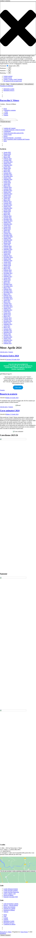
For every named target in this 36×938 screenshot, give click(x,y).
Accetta (3, 84)
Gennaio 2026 (7, 160)
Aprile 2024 (6, 184)
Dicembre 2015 (7, 291)
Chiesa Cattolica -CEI (9, 893)
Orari (6, 112)
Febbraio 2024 (7, 187)
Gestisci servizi (7, 78)
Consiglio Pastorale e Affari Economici (14, 130)
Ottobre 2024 (7, 178)
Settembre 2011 (7, 332)
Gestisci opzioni (7, 76)
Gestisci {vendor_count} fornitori (12, 79)
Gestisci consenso (5, 935)
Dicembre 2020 (7, 235)
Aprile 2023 (6, 198)
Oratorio (5, 115)
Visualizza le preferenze (17, 84)
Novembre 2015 (7, 292)
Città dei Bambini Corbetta (10, 903)
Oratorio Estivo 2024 (9, 356)
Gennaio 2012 (7, 329)
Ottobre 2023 (7, 192)
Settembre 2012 (7, 324)
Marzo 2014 (6, 302)
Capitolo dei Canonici (9, 128)
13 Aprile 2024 (14, 414)
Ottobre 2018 (7, 259)
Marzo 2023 (6, 200)
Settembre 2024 (7, 179)
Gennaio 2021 (7, 233)
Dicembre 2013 (7, 305)
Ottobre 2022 (7, 206)
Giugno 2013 (7, 313)
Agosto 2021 (7, 225)
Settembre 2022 (7, 208)
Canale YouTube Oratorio (10, 890)
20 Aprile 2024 (14, 397)
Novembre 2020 (7, 236)
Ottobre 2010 (7, 338)
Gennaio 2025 (7, 173)
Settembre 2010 (7, 340)
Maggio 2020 (7, 243)
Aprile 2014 (6, 300)
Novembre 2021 (7, 221)
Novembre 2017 (7, 273)
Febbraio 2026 (7, 158)
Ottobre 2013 (7, 308)
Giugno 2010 (7, 341)
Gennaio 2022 (7, 217)
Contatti (5, 113)
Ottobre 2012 (7, 322)
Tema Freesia (24, 932)
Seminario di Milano (9, 910)
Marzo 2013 (6, 316)
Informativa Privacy (8, 90)
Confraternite (7, 131)
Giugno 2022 (7, 209)
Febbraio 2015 (7, 295)
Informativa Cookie (8, 89)
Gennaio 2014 (7, 303)
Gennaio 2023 (7, 203)
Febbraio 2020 (7, 246)
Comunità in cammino (9, 110)
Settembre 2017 (7, 276)
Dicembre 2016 (7, 284)
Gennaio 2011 (7, 335)
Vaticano (5, 911)
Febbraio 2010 (7, 343)
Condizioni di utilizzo (9, 924)
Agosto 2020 (7, 241)
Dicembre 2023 (7, 190)
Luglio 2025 (6, 166)
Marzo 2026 (6, 157)
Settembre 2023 (7, 193)
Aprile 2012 (6, 326)
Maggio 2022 (7, 211)
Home (5, 108)
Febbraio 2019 (7, 256)
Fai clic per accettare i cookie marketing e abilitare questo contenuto (18, 871)
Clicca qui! (18, 387)
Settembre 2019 (7, 249)
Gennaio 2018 (7, 271)
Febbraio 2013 (7, 318)
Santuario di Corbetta (9, 908)
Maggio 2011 (7, 334)
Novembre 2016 (7, 286)
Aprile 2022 (6, 213)
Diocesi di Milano (8, 895)
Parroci (5, 136)
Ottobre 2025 (7, 163)
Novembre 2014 (7, 298)
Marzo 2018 (6, 268)
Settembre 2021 (7, 224)
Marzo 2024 (6, 185)
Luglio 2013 (6, 311)
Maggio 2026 (7, 154)
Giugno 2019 (7, 251)
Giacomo (8, 359)
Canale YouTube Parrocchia (11, 892)
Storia (5, 141)
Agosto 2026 (7, 152)
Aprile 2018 (6, 267)
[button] (18, 28)
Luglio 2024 (6, 181)
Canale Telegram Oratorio (10, 889)
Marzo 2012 (6, 327)
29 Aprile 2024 (15, 359)
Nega (7, 84)
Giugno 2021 (7, 227)
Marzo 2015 (6, 294)
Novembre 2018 (7, 257)
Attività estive (4, 352)
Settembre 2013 (7, 310)
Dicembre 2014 (7, 297)
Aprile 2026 (6, 155)
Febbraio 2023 (7, 201)
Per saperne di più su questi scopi (12, 81)
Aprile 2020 (6, 244)
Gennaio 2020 (7, 248)
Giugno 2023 (7, 195)
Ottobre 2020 (7, 238)
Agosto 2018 (7, 262)
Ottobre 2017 (7, 275)
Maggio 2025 (7, 168)
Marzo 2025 (6, 171)
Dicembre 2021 (7, 219)
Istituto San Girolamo (9, 907)
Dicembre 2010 (7, 337)
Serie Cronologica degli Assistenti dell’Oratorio (16, 139)
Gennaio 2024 (7, 189)
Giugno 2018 (7, 263)
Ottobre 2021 (7, 222)
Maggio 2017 (7, 279)
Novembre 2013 (7, 306)
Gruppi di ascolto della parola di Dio (13, 133)
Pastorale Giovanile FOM (10, 897)
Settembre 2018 (7, 260)
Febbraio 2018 (7, 270)
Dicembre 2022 (7, 205)
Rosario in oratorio (8, 394)
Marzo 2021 (6, 232)
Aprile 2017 (6, 281)
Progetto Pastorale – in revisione (12, 137)
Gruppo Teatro (7, 134)
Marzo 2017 (6, 283)
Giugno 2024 (7, 182)
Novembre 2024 (7, 176)
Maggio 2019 (7, 252)
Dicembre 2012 (7, 321)
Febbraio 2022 (7, 216)
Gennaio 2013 (7, 319)
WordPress (3, 933)
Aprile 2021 (6, 230)
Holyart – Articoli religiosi (10, 905)
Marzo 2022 (6, 214)
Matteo (8, 397)
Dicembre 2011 (7, 330)
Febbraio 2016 (7, 289)
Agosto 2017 (7, 278)
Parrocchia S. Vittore (9, 100)
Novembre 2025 (7, 162)
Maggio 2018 (7, 265)
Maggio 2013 (7, 314)
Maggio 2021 (7, 228)
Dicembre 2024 (7, 174)
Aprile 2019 (6, 254)
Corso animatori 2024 (9, 410)
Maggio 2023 (7, 197)
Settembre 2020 (7, 240)
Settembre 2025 (7, 165)
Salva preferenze (29, 84)
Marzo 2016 (6, 287)
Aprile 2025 (6, 170)
